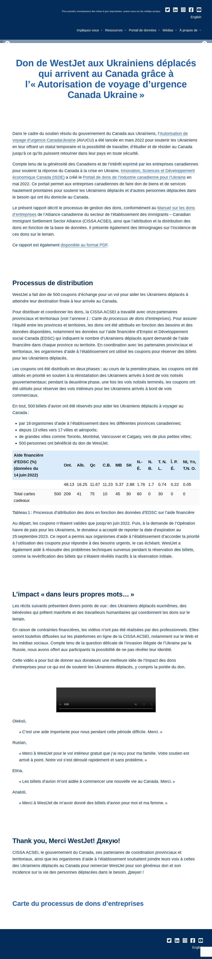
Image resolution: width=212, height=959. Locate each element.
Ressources (114, 30)
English (196, 17)
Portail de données (142, 30)
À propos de (188, 30)
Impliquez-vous (88, 30)
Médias (168, 30)
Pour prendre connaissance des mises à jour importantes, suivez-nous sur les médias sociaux (111, 11)
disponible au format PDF (84, 245)
